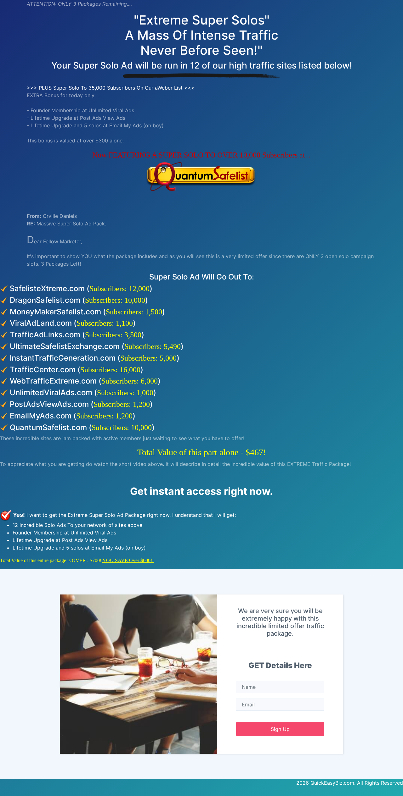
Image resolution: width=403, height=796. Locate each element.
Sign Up (280, 729)
